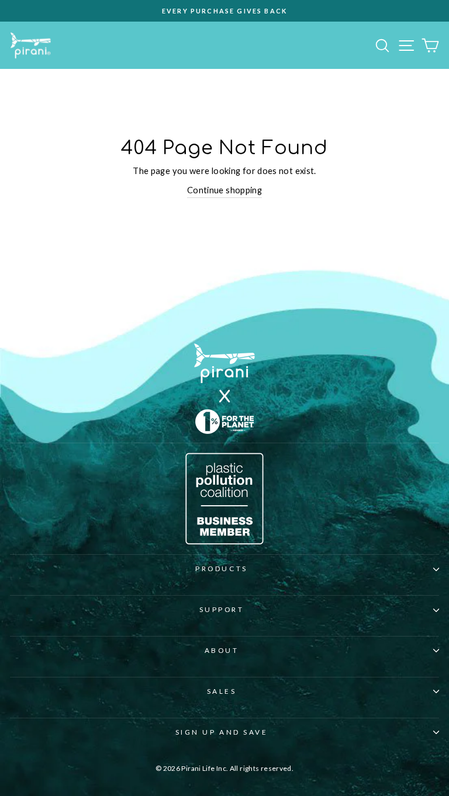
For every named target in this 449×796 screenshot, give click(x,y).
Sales (222, 691)
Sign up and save (221, 732)
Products (221, 568)
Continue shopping (224, 190)
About (222, 650)
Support (221, 609)
